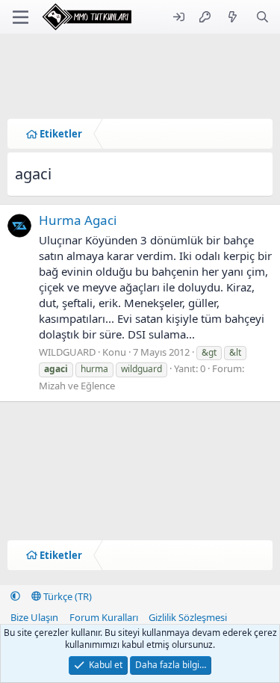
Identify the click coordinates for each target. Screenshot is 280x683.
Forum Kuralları (103, 617)
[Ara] (262, 17)
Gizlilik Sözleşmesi (188, 617)
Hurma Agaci (77, 220)
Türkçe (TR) (66, 596)
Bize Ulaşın (34, 617)
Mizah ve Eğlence (77, 385)
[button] (15, 596)
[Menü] (20, 17)
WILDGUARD (67, 352)
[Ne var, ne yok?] (232, 17)
